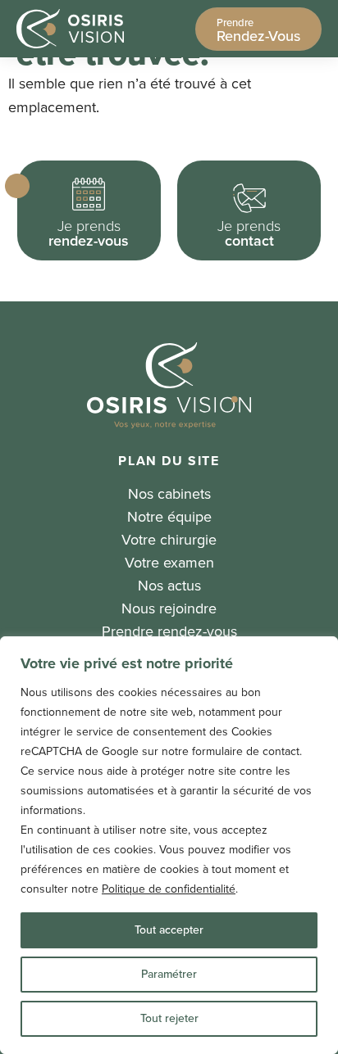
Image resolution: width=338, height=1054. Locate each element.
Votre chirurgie (169, 540)
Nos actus (169, 585)
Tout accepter (169, 930)
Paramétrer (169, 974)
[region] (169, 845)
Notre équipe (169, 517)
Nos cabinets (169, 494)
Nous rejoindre (169, 608)
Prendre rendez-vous (169, 631)
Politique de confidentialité (168, 889)
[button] (89, 210)
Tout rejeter (169, 1018)
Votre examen (169, 562)
